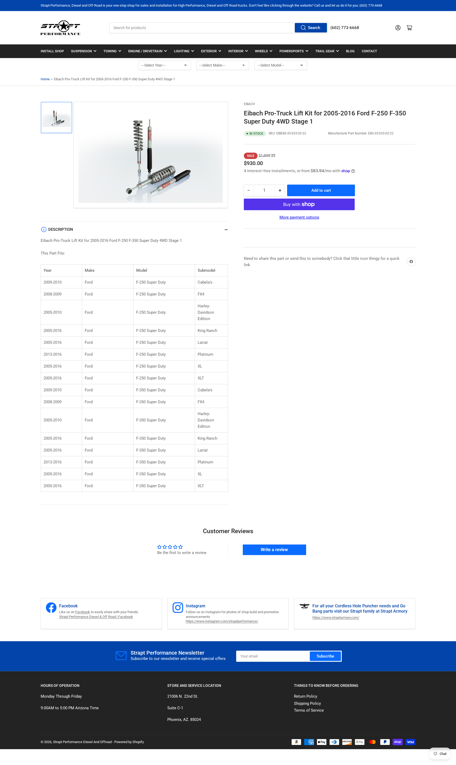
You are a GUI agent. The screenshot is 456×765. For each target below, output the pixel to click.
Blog (350, 51)
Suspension (81, 51)
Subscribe (325, 656)
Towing (110, 51)
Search (314, 27)
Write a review (274, 549)
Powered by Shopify (129, 742)
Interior (235, 51)
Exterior (209, 51)
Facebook (82, 612)
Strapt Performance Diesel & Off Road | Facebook (96, 617)
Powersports (291, 51)
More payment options (299, 217)
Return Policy (305, 696)
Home (45, 79)
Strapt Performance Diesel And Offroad (82, 742)
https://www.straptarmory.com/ (335, 617)
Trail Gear (324, 51)
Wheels (261, 51)
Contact (369, 51)
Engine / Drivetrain (145, 51)
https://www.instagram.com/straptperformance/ (222, 621)
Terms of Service (309, 710)
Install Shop (52, 51)
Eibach (249, 104)
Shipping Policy (307, 703)
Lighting (181, 51)
